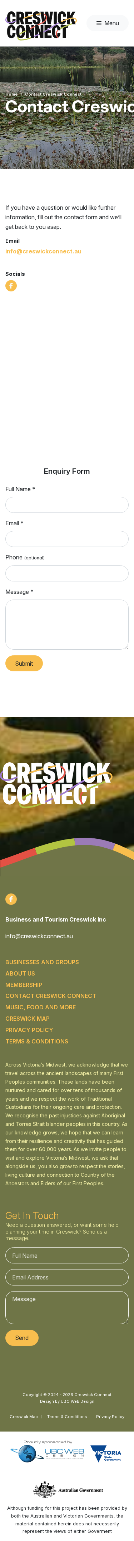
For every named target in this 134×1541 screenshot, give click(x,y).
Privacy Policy (29, 1029)
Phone (25, 557)
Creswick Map (27, 1018)
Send (22, 1337)
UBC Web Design (77, 1401)
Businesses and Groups (42, 962)
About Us (20, 973)
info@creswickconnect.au (43, 251)
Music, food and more (40, 1007)
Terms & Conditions (36, 1041)
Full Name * (20, 489)
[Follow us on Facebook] (11, 285)
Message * (19, 591)
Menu (111, 23)
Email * (14, 523)
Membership (23, 984)
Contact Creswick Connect (53, 94)
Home (11, 94)
